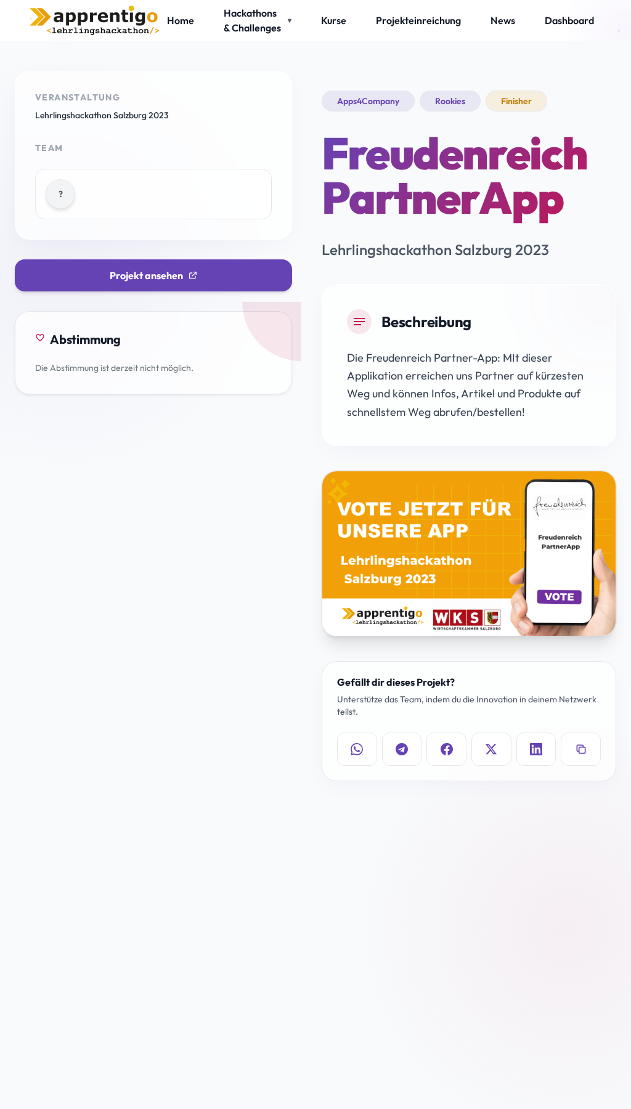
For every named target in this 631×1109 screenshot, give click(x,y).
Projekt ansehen (146, 275)
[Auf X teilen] (491, 749)
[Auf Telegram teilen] (402, 749)
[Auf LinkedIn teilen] (536, 749)
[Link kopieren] (581, 749)
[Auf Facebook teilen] (446, 749)
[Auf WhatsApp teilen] (357, 749)
